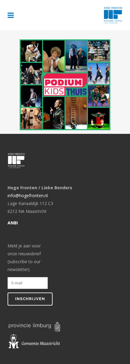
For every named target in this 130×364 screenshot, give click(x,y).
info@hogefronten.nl (28, 195)
